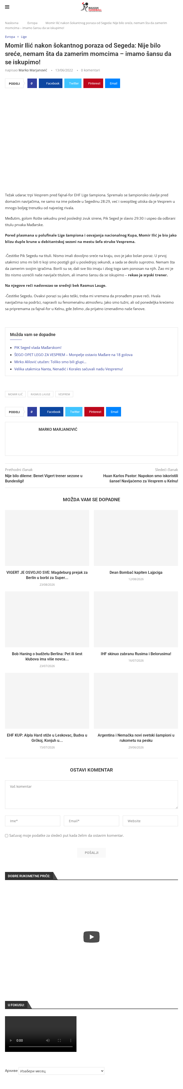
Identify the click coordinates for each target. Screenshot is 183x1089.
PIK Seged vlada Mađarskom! (37, 347)
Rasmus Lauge (40, 394)
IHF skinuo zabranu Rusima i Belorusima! (136, 654)
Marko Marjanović (33, 70)
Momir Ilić (15, 394)
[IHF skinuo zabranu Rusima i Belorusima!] (136, 619)
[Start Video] (91, 937)
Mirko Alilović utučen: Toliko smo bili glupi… (50, 361)
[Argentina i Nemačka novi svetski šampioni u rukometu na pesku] (136, 701)
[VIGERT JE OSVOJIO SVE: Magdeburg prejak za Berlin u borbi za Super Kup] (47, 538)
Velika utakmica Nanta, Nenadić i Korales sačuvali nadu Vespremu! (68, 368)
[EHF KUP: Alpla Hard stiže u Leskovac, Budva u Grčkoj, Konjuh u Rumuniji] (47, 701)
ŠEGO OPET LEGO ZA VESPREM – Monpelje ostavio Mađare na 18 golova (73, 354)
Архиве (11, 1070)
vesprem (64, 394)
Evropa (32, 23)
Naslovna (11, 23)
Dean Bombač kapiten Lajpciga (136, 572)
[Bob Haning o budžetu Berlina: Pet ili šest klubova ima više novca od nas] (47, 619)
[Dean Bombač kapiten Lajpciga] (136, 538)
